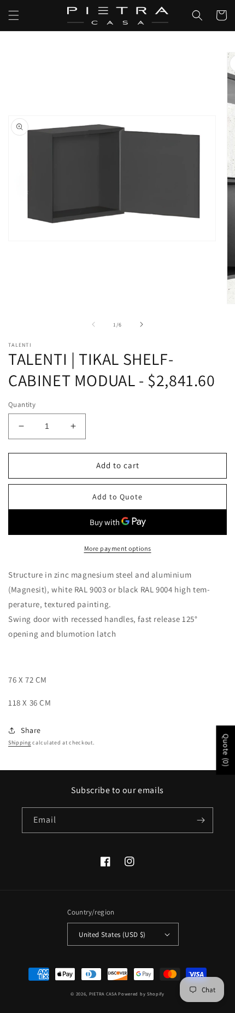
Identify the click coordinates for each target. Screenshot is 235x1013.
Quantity (22, 404)
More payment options (117, 548)
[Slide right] (142, 324)
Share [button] (31, 730)
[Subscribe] (201, 820)
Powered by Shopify (141, 994)
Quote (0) (226, 749)
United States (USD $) (112, 934)
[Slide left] (93, 324)
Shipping (19, 742)
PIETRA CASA (103, 994)
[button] (14, 15)
